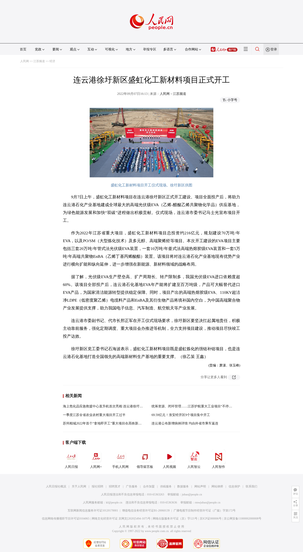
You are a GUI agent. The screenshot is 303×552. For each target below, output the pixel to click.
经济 (52, 61)
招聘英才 (114, 486)
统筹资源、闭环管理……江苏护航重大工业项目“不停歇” (193, 406)
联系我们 (251, 486)
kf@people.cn (114, 502)
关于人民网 (79, 486)
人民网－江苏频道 (173, 93)
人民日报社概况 (56, 486)
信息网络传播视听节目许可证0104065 (65, 518)
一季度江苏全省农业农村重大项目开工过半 (94, 415)
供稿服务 (166, 486)
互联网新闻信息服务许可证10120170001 (93, 510)
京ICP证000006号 (211, 518)
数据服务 (183, 486)
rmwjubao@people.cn (207, 502)
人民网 (24, 61)
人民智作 (218, 466)
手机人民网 (120, 466)
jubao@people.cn (192, 494)
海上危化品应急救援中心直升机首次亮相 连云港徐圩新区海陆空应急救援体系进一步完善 (127, 406)
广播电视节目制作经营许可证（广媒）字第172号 (205, 510)
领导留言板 (145, 466)
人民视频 (169, 466)
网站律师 (217, 486)
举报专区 (149, 49)
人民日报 (71, 466)
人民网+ (96, 466)
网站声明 (200, 486)
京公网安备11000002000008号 (242, 518)
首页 (23, 49)
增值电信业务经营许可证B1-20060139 (146, 510)
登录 (273, 49)
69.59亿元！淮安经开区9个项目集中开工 (181, 415)
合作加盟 (149, 486)
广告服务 (131, 486)
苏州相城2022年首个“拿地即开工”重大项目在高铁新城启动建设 (109, 423)
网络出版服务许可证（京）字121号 (175, 518)
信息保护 (234, 486)
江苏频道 (39, 61)
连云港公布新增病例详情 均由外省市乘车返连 (185, 423)
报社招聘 (97, 486)
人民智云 (194, 466)
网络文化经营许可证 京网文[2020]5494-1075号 (121, 518)
